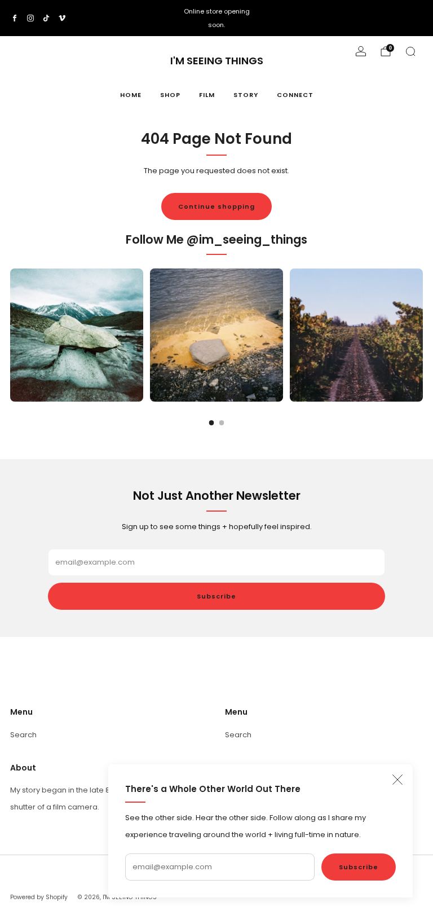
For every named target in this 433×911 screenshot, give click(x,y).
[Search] (410, 51)
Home (131, 94)
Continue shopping (216, 206)
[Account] (360, 51)
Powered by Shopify (39, 897)
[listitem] (216, 18)
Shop (170, 94)
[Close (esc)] (397, 779)
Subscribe (358, 867)
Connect (295, 94)
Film (207, 94)
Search (23, 734)
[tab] (211, 422)
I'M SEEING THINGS (216, 61)
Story (245, 94)
